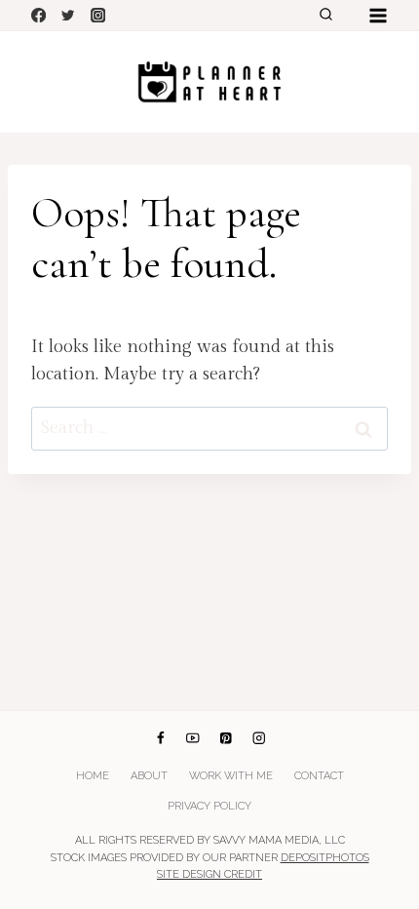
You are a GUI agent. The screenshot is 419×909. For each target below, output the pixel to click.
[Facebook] (38, 15)
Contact (319, 776)
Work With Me (231, 776)
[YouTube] (193, 739)
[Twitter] (69, 15)
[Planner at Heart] (209, 81)
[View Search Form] (325, 15)
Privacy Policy (209, 806)
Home (92, 776)
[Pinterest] (225, 739)
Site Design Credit (209, 874)
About (149, 776)
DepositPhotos (325, 857)
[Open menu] (378, 15)
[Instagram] (98, 15)
